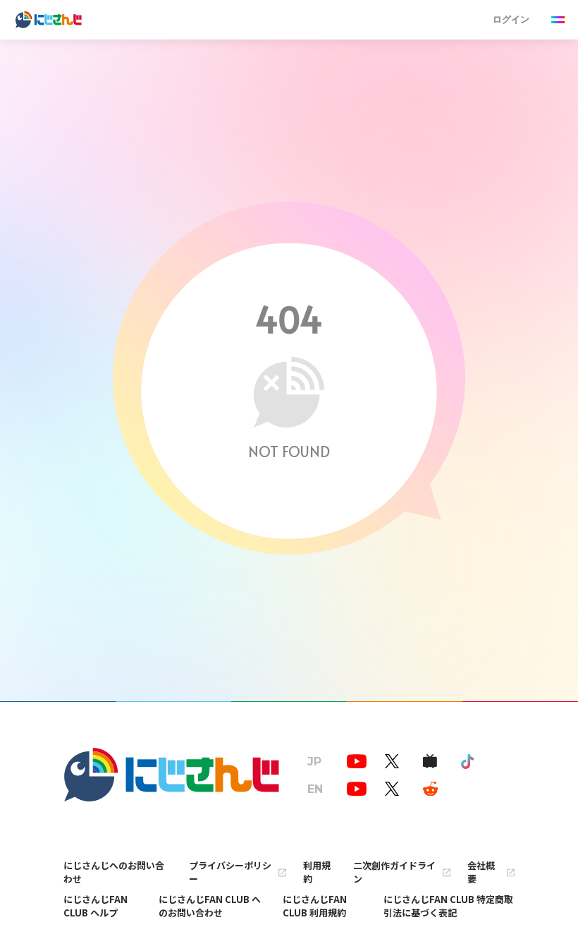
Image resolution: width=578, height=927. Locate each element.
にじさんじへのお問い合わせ (113, 872)
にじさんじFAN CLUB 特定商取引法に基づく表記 (448, 905)
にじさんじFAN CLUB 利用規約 (315, 905)
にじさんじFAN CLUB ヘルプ (95, 905)
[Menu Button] (558, 19)
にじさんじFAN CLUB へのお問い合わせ (210, 905)
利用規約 (317, 872)
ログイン (511, 19)
